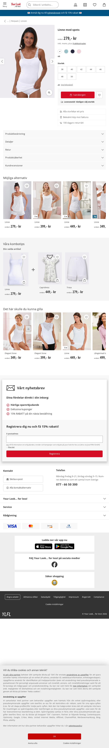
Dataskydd (45, 597)
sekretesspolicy (75, 725)
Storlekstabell (67, 85)
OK (54, 736)
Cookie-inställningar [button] (54, 604)
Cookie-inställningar (72, 743)
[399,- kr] (47, 331)
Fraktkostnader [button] (79, 43)
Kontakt (8, 470)
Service (7, 507)
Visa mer (11, 447)
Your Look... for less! (15, 498)
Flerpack (14, 21)
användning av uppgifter (77, 674)
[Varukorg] (104, 5)
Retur (8, 149)
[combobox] (46, 5)
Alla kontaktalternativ (20, 487)
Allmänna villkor (30, 597)
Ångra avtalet (12, 597)
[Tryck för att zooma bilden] (49, 92)
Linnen (24, 21)
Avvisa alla (32, 743)
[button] (5, 5)
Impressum (74, 597)
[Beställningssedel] (85, 5)
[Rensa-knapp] (56, 5)
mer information (80, 686)
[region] (54, 706)
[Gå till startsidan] (16, 5)
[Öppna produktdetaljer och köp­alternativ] (24, 282)
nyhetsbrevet (53, 12)
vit (59, 56)
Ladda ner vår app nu (54, 540)
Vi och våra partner (11, 674)
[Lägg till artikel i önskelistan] (99, 95)
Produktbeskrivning (15, 133)
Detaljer (9, 141)
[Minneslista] (94, 5)
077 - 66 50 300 (66, 484)
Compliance (99, 597)
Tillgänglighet (59, 597)
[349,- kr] (17, 331)
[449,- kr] (50, 268)
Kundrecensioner (14, 165)
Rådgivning (9, 515)
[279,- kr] (17, 200)
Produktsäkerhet (13, 157)
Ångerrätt (86, 597)
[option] (60, 51)
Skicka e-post (17, 480)
